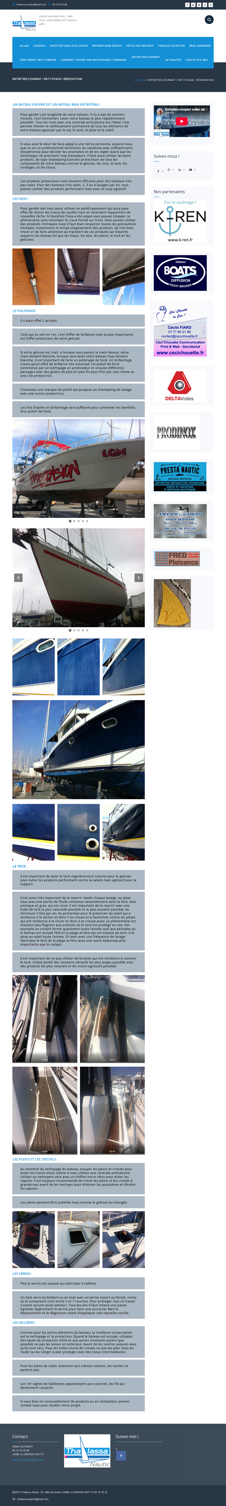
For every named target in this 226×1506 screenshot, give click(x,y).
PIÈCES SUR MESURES (139, 45)
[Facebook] (159, 171)
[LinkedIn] (181, 169)
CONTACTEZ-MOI (197, 59)
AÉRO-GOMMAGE (200, 45)
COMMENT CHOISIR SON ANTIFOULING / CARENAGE (93, 59)
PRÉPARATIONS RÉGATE (107, 45)
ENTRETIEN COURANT (146, 57)
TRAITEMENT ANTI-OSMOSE (38, 59)
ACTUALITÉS (173, 59)
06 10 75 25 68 (59, 4)
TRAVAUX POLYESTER (171, 45)
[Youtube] (191, 169)
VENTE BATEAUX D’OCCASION (69, 45)
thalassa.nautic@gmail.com (31, 4)
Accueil (24, 45)
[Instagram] (170, 169)
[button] (18, 468)
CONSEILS (39, 45)
